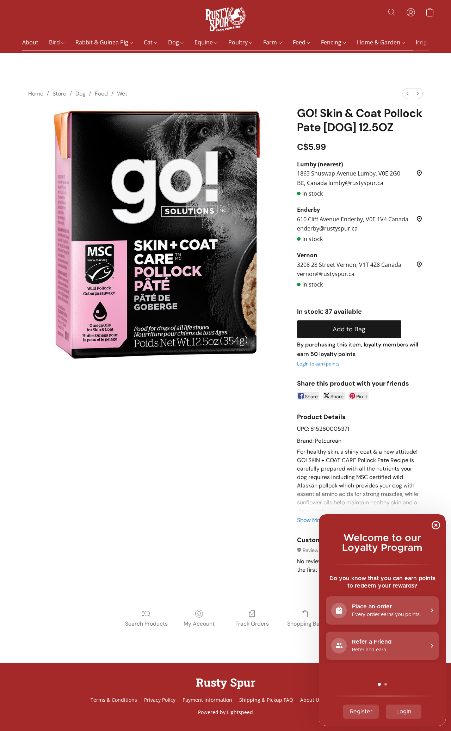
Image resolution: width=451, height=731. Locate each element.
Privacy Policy (159, 699)
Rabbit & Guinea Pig (102, 42)
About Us (311, 699)
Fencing (332, 42)
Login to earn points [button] (318, 364)
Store (59, 93)
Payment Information (207, 699)
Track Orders (252, 623)
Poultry (238, 42)
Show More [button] (311, 520)
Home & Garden (379, 42)
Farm (270, 42)
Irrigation (429, 42)
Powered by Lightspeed (225, 712)
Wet (122, 93)
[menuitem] (408, 93)
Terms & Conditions (114, 699)
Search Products (146, 623)
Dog (174, 42)
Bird (55, 42)
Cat (149, 42)
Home (35, 93)
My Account (199, 623)
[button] (225, 19)
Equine (204, 42)
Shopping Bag (305, 623)
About (30, 42)
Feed (300, 42)
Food (101, 93)
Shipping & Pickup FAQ (266, 699)
